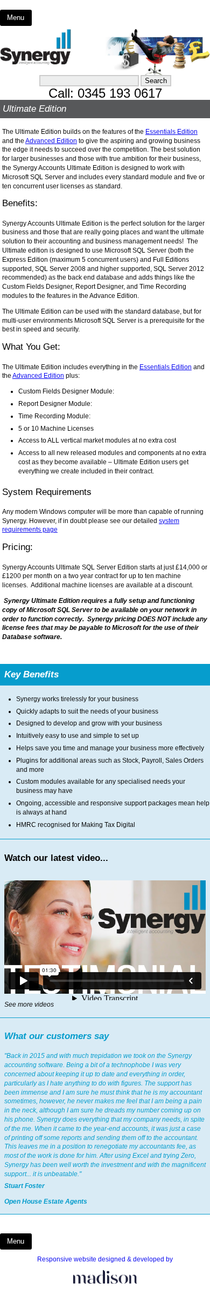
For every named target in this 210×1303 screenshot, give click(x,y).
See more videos (29, 1004)
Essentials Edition (171, 131)
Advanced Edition (51, 141)
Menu (15, 17)
